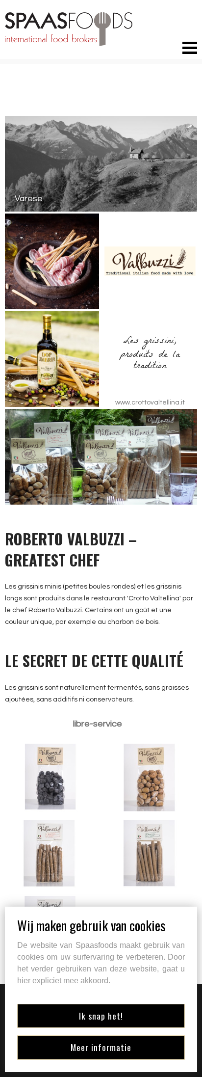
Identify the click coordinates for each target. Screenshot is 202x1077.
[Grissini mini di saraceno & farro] (151, 778)
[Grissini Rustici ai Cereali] (50, 854)
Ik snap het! (101, 1015)
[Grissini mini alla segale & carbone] (50, 778)
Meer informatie (101, 1047)
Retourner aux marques (60, 99)
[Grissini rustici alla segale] (151, 854)
